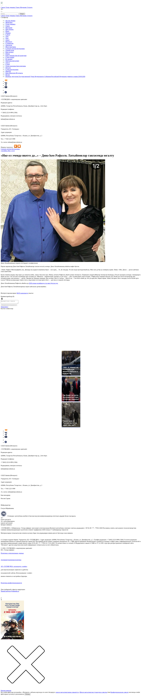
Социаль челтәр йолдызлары (10, 149)
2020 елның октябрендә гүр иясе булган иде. (43, 283)
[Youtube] (6, 87)
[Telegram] (6, 85)
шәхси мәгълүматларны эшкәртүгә (67, 692)
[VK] (6, 83)
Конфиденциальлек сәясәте (119, 692)
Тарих (18, 7)
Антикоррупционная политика (11, 560)
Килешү (27, 694)
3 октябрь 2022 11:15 (8, 151)
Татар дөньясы (11, 7)
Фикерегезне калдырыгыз (9, 305)
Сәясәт (3, 7)
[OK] (6, 90)
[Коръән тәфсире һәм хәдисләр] (6, 81)
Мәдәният (23, 7)
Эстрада (29, 7)
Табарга (22, 14)
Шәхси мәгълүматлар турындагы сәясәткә (93, 692)
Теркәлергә (4, 307)
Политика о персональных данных (12, 553)
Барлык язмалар (6, 690)
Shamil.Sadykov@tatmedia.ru (10, 591)
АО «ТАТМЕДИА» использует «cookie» (14, 566)
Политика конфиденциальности (11, 583)
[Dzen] (6, 93)
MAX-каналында (22, 293)
